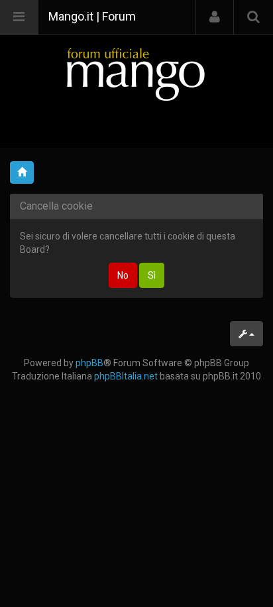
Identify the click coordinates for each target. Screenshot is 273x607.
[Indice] (136, 74)
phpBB (89, 363)
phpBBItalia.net (126, 376)
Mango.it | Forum (92, 16)
